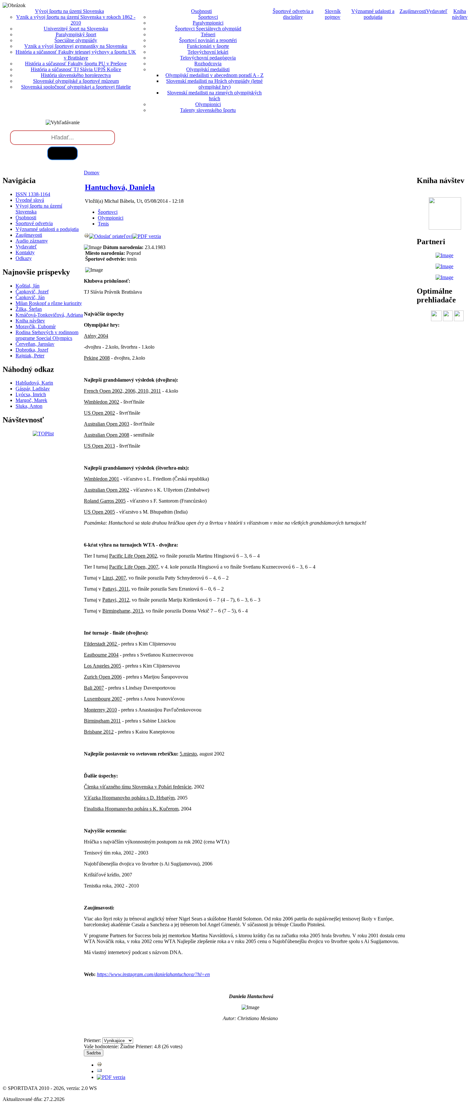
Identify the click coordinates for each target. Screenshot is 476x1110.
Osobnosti (26, 217)
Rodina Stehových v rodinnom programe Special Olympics (47, 335)
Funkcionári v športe (208, 46)
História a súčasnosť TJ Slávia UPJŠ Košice (76, 69)
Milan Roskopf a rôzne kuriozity (49, 303)
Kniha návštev (460, 14)
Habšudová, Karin (34, 383)
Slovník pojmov (333, 14)
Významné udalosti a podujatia (372, 14)
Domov (91, 172)
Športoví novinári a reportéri (208, 40)
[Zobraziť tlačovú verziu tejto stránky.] (86, 236)
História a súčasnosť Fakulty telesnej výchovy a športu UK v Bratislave (76, 54)
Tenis (103, 223)
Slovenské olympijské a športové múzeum (76, 81)
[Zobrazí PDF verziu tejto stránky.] (146, 236)
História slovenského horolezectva (76, 75)
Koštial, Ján (28, 285)
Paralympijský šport (76, 34)
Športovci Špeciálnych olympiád (208, 28)
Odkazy (24, 258)
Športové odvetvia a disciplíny (293, 14)
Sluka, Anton (29, 406)
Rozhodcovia (207, 63)
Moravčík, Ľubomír (36, 326)
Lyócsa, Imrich (31, 394)
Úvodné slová (30, 200)
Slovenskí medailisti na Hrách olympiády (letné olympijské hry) (214, 84)
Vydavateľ (437, 11)
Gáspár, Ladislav (33, 388)
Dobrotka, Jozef (32, 350)
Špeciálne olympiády (75, 40)
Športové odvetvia (34, 223)
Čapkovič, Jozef (32, 291)
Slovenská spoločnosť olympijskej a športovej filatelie (76, 87)
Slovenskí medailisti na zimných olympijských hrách (214, 95)
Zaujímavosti (413, 11)
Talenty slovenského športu (208, 110)
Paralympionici (208, 23)
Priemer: (93, 1040)
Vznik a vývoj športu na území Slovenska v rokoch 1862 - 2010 (75, 20)
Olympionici (208, 104)
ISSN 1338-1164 (33, 194)
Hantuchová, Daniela (120, 187)
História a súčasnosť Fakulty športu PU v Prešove (76, 63)
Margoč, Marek (31, 400)
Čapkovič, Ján (30, 297)
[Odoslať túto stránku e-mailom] (110, 236)
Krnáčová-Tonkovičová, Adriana (49, 315)
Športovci (208, 17)
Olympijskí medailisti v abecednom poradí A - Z (214, 75)
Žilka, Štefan (29, 309)
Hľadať (62, 153)
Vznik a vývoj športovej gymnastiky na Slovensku (75, 46)
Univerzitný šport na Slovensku (76, 28)
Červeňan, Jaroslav (35, 344)
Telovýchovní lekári (207, 52)
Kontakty (25, 252)
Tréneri (208, 34)
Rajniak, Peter (30, 355)
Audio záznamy (32, 241)
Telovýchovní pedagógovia (208, 57)
